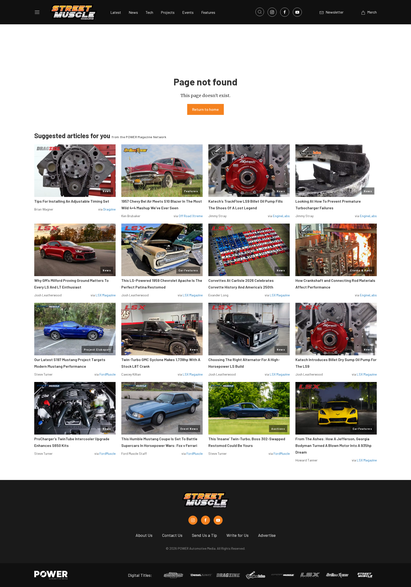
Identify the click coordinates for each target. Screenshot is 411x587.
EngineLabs (281, 216)
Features (208, 12)
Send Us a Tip (204, 535)
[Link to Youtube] (297, 12)
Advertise (267, 535)
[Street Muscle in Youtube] (218, 520)
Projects (168, 12)
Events (188, 12)
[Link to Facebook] (284, 12)
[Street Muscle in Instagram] (192, 520)
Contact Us (172, 535)
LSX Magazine (106, 295)
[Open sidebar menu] (37, 12)
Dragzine (109, 209)
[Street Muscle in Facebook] (205, 520)
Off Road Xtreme (191, 216)
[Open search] (259, 12)
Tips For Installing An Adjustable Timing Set (71, 201)
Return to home (205, 109)
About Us (144, 535)
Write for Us (237, 535)
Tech (149, 12)
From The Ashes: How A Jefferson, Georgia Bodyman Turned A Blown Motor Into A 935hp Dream (333, 445)
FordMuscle (107, 374)
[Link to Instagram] (272, 12)
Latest (115, 12)
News (133, 12)
